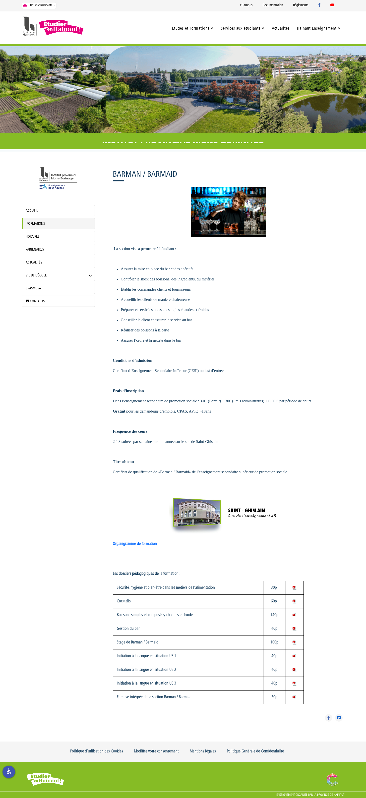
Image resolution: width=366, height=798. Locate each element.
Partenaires (35, 250)
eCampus (246, 5)
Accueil (32, 211)
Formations (36, 224)
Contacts (37, 301)
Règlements (300, 5)
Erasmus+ (33, 288)
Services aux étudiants (240, 29)
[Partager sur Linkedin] (339, 718)
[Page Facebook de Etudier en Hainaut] (319, 5)
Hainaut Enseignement (317, 29)
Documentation (272, 5)
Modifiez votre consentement (156, 751)
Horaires (32, 237)
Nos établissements (41, 5)
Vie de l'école (36, 275)
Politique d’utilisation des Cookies (96, 751)
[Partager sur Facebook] (328, 718)
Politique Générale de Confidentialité (255, 751)
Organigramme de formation (135, 544)
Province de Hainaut (330, 795)
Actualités (281, 29)
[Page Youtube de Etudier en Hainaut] (332, 5)
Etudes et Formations (190, 29)
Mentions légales (203, 751)
